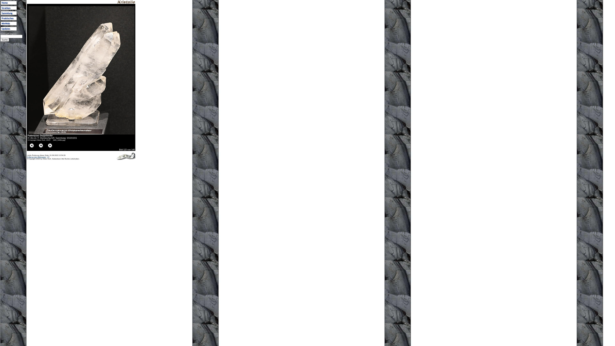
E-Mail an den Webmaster (36, 157)
